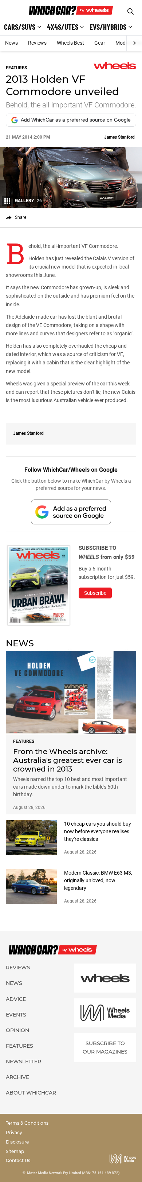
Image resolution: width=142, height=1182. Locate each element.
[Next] (134, 43)
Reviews (37, 43)
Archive (17, 1077)
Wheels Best (70, 43)
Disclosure (17, 1142)
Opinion (17, 1030)
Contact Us (18, 1160)
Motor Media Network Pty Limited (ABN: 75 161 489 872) (73, 1173)
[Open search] (130, 11)
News (11, 43)
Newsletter (23, 1061)
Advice (16, 999)
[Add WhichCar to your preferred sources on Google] (71, 512)
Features (19, 1046)
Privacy (14, 1132)
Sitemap (15, 1151)
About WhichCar (31, 1092)
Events (16, 1014)
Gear (99, 43)
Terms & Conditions (27, 1123)
